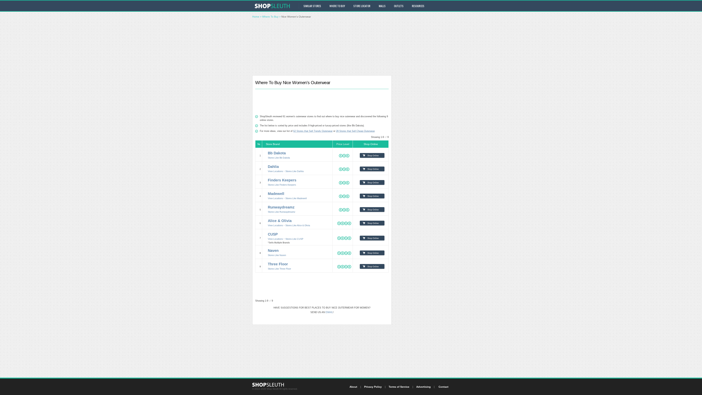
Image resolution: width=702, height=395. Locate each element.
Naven (273, 251)
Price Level (342, 144)
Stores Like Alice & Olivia (297, 225)
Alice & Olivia (280, 221)
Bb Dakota (277, 153)
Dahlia (273, 167)
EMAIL (329, 312)
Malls (382, 6)
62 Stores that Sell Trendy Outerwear (313, 131)
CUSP (273, 234)
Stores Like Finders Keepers (282, 185)
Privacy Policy (373, 386)
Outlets (398, 6)
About (353, 386)
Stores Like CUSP (294, 239)
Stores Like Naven (277, 255)
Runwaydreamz (281, 207)
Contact (443, 386)
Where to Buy (337, 6)
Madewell (276, 194)
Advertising (423, 386)
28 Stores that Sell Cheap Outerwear (355, 131)
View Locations (275, 171)
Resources (418, 6)
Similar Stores (312, 6)
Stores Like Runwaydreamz (281, 212)
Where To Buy (270, 16)
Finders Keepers (282, 180)
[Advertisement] (351, 48)
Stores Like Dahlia (294, 171)
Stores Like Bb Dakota (279, 158)
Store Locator (361, 6)
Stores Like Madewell (296, 198)
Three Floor (278, 264)
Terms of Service (399, 386)
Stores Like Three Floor (279, 269)
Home (255, 16)
